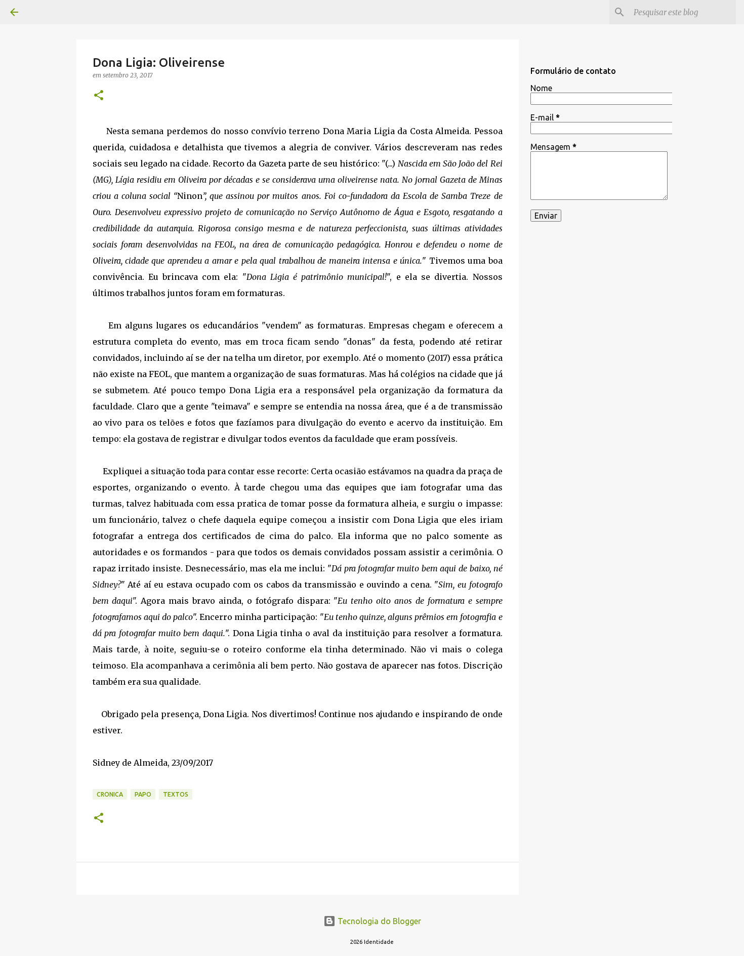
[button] (99, 96)
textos (175, 794)
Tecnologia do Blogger (378, 921)
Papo (143, 794)
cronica (110, 794)
